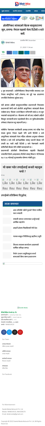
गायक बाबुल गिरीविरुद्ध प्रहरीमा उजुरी (27, 236)
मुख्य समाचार (5, 11)
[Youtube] (20, 332)
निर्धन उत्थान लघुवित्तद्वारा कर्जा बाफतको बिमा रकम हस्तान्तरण (24, 255)
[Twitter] (9, 332)
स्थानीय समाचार (17, 11)
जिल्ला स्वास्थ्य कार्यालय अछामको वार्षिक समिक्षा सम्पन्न (26, 246)
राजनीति (28, 11)
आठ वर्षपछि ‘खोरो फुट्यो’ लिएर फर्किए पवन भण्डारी (27, 212)
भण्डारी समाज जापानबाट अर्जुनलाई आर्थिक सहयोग (26, 220)
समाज (36, 11)
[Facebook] (4, 332)
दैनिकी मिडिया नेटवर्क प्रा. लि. (9, 312)
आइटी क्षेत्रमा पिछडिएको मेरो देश (25, 228)
